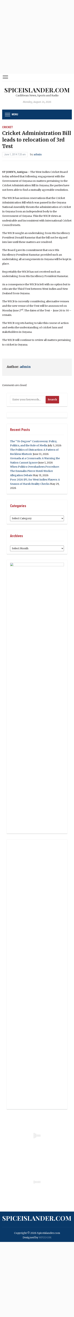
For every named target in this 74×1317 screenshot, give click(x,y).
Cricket (7, 127)
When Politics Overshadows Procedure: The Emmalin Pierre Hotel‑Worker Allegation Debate (34, 471)
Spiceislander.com (37, 90)
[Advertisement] (37, 37)
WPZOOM (45, 1237)
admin (38, 154)
